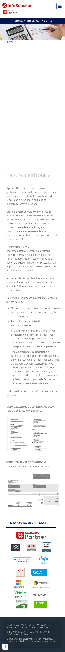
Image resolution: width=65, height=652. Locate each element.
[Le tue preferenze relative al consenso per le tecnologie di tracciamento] (5, 647)
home (10, 41)
